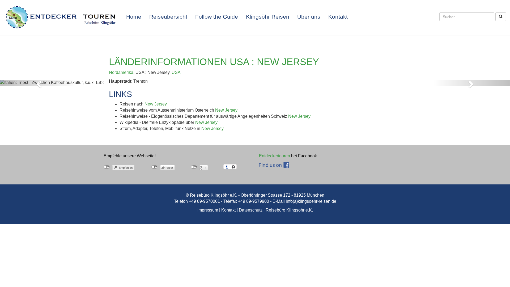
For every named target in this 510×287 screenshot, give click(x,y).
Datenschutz (250, 210)
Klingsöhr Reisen (267, 17)
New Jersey (155, 104)
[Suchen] (500, 16)
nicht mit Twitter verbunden (154, 167)
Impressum (207, 210)
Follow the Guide (216, 17)
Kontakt (338, 17)
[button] (38, 83)
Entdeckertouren (274, 156)
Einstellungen (233, 166)
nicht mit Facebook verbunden (107, 167)
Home (133, 17)
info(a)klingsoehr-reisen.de (311, 201)
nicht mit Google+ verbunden (194, 167)
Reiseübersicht (168, 17)
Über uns (308, 17)
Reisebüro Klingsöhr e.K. (289, 210)
